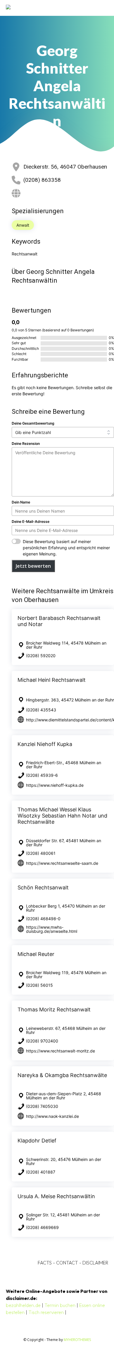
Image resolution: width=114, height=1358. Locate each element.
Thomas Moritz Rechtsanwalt (54, 1009)
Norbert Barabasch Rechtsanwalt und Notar (59, 621)
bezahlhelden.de (23, 1305)
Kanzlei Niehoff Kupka (45, 744)
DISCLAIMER (95, 1263)
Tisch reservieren (46, 1312)
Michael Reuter (36, 954)
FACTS (45, 1263)
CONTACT (67, 1263)
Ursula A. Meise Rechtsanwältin (56, 1196)
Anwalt (22, 225)
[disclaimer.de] (49, 8)
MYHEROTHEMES (77, 1339)
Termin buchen (59, 1305)
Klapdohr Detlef (37, 1140)
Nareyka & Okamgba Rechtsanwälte (62, 1075)
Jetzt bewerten (33, 566)
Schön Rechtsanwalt (43, 887)
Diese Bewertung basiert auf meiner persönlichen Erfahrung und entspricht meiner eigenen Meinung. (66, 547)
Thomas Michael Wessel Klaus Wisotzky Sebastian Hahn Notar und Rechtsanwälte (62, 815)
